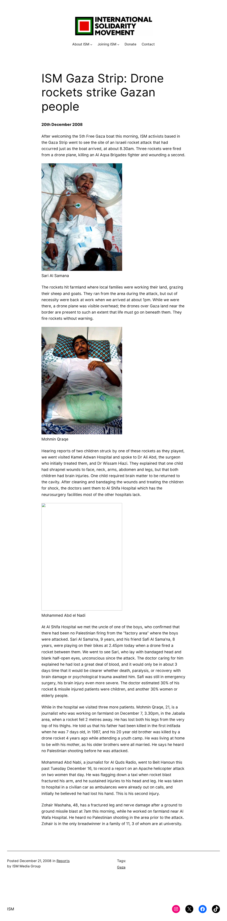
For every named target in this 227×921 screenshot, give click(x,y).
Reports (63, 861)
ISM (10, 909)
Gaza (121, 867)
